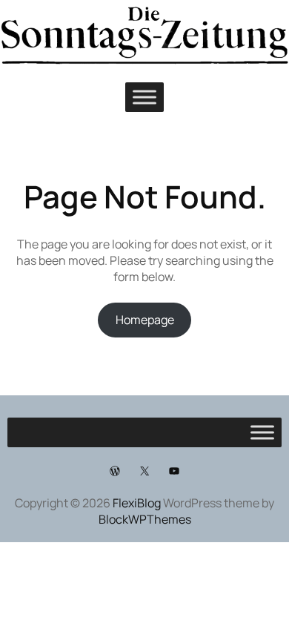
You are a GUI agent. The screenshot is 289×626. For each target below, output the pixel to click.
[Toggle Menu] (144, 97)
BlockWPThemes (145, 519)
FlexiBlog (137, 503)
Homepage (145, 320)
